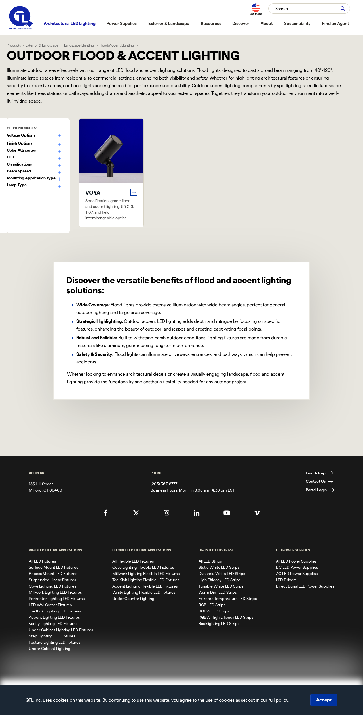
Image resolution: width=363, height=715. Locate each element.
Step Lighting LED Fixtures (52, 636)
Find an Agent (335, 23)
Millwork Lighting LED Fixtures (55, 592)
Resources (211, 23)
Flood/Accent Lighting (117, 45)
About (267, 23)
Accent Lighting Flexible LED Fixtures (145, 586)
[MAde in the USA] (256, 9)
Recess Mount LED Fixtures (53, 573)
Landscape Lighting (79, 45)
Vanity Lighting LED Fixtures (53, 623)
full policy (278, 700)
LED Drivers (286, 580)
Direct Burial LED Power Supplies (305, 586)
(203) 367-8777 (164, 484)
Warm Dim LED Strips (218, 592)
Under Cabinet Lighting (49, 648)
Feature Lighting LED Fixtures (54, 642)
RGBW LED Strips (214, 611)
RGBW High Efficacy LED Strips (226, 617)
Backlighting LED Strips (219, 623)
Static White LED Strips (219, 567)
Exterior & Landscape (168, 23)
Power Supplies (122, 23)
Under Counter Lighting (133, 598)
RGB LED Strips (212, 605)
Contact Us (316, 481)
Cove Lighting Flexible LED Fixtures (143, 567)
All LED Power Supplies (296, 561)
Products (14, 45)
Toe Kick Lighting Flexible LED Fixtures (145, 580)
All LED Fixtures (42, 561)
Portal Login (316, 490)
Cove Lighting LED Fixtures (52, 586)
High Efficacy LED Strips (219, 580)
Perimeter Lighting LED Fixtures (57, 598)
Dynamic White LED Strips (222, 573)
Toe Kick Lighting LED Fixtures (55, 611)
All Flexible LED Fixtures (133, 561)
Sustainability (297, 23)
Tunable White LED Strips (221, 586)
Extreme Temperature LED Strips (228, 598)
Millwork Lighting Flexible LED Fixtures (146, 573)
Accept (324, 699)
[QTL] (21, 18)
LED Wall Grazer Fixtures (50, 605)
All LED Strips (210, 561)
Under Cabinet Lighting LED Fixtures (61, 630)
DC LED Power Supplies (297, 567)
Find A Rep (316, 473)
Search (281, 8)
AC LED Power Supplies (297, 573)
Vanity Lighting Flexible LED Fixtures (143, 592)
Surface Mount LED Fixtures (53, 567)
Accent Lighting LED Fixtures (54, 617)
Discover (240, 23)
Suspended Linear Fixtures (52, 580)
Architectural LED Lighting (70, 23)
